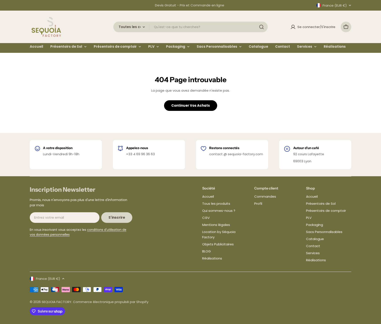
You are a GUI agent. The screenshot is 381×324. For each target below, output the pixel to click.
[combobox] (190, 27)
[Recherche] (261, 27)
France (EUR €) (335, 5)
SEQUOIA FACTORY (56, 301)
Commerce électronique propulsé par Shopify (110, 301)
